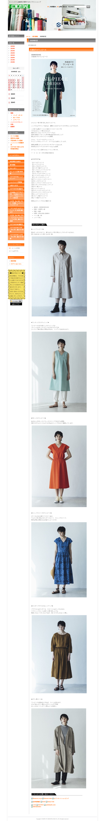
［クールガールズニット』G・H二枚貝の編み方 (16, 210)
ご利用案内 (52, 6)
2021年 (13, 55)
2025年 (13, 46)
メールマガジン (14, 155)
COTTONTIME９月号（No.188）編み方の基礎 (17, 236)
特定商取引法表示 (15, 161)
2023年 (13, 51)
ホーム (28, 36)
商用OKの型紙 (15, 138)
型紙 (12, 113)
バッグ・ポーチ (17, 115)
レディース (16, 119)
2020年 (13, 57)
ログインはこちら (16, 264)
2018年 (13, 62)
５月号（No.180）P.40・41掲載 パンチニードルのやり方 (16, 203)
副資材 (13, 126)
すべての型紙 (15, 136)
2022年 (13, 53)
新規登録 (13, 261)
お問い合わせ (63, 6)
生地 (12, 124)
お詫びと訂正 (14, 185)
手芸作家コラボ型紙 (17, 140)
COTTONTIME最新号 (16, 189)
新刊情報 (12, 165)
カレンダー (13, 168)
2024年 (13, 48)
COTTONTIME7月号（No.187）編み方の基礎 (17, 229)
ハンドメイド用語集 (16, 182)
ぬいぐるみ (16, 117)
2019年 (13, 60)
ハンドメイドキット (17, 122)
